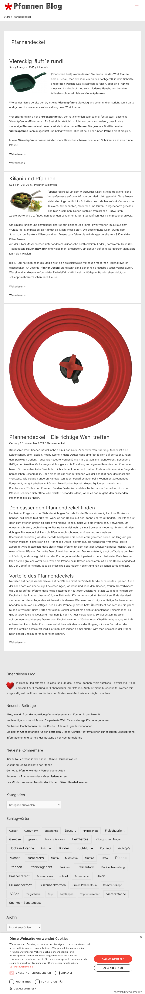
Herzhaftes (80, 839)
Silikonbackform (20, 885)
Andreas (11, 776)
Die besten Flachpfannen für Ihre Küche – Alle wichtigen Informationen (49, 726)
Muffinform (72, 857)
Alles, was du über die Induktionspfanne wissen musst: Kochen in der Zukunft (53, 714)
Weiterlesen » (17, 154)
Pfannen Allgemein (45, 184)
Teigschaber (33, 894)
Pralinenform (85, 867)
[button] (49, 988)
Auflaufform (31, 830)
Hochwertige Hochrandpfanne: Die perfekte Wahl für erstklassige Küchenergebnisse (57, 720)
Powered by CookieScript (128, 992)
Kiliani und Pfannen (32, 178)
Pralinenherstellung (113, 867)
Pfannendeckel (55, 443)
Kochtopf (105, 848)
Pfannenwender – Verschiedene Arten (42, 770)
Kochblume (85, 848)
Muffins (89, 857)
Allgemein (43, 67)
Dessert (70, 830)
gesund (33, 839)
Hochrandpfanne (21, 848)
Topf (50, 894)
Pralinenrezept (19, 876)
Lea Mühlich (13, 782)
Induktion (46, 848)
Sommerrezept (112, 885)
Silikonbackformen (53, 885)
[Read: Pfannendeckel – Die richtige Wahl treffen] (70, 368)
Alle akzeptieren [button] (113, 958)
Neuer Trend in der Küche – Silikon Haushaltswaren (46, 759)
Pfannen (46, 488)
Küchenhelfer (36, 857)
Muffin (55, 857)
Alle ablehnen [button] (113, 968)
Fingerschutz (90, 830)
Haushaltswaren (55, 839)
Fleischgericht (115, 830)
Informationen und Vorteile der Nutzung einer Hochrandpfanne (44, 737)
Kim (8, 759)
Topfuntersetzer (89, 894)
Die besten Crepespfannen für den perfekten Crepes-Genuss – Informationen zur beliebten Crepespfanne (70, 731)
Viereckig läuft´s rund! (36, 61)
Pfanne (120, 858)
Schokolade (81, 876)
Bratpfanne (51, 830)
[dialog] (72, 963)
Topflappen (66, 894)
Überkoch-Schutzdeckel (25, 902)
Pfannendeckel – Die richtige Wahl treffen (59, 437)
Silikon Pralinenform (84, 885)
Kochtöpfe (124, 848)
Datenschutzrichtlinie (21, 966)
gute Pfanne (52, 527)
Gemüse (15, 839)
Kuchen (15, 858)
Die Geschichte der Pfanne (35, 764)
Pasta (104, 857)
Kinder (64, 848)
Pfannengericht (41, 867)
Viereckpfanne (116, 894)
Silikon (100, 876)
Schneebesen (44, 876)
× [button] (140, 936)
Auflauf (13, 830)
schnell (63, 876)
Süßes (14, 894)
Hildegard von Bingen (108, 839)
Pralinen (64, 867)
